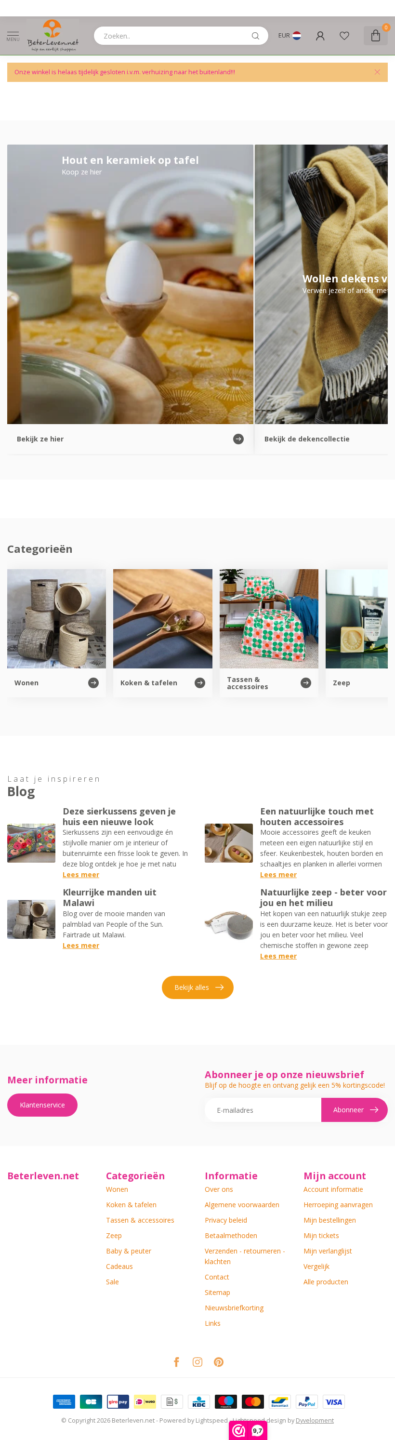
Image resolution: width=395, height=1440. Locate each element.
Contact (217, 1276)
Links (213, 1323)
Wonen (117, 1189)
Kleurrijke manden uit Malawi (110, 897)
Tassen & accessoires (140, 1220)
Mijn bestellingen (329, 1220)
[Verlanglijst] (344, 35)
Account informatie (333, 1189)
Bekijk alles (191, 987)
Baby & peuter (128, 1250)
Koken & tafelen (131, 1204)
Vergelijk (316, 1266)
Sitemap (217, 1292)
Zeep (114, 1235)
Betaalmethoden (231, 1235)
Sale (112, 1281)
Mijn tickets (321, 1235)
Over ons (219, 1189)
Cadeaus (119, 1266)
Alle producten (325, 1281)
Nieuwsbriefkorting (234, 1307)
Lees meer (81, 874)
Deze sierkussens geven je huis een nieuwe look (119, 816)
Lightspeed (212, 1420)
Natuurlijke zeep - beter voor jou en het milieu (323, 897)
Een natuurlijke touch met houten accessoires (317, 816)
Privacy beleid (226, 1220)
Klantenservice (42, 1104)
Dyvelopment (315, 1420)
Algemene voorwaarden (242, 1204)
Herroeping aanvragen (338, 1204)
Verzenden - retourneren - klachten (245, 1256)
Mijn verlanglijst (327, 1250)
